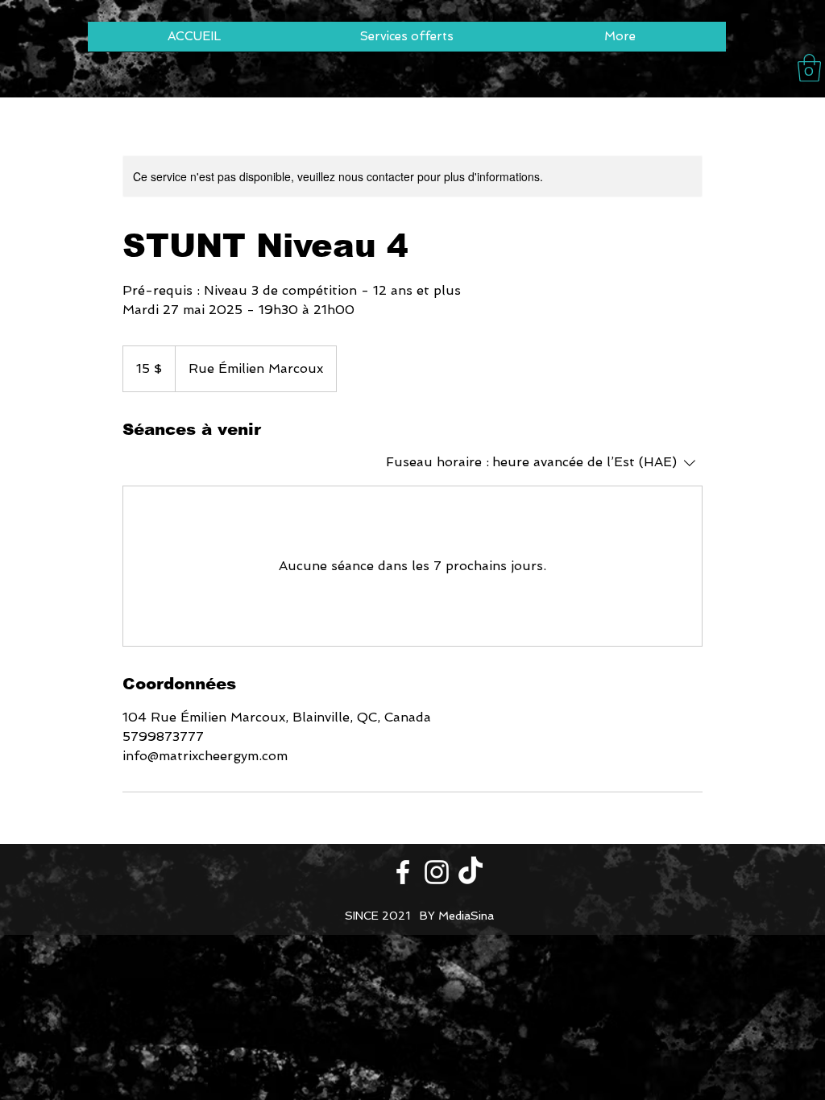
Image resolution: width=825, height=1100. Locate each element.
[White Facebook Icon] (403, 872)
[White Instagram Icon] (437, 872)
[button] (809, 68)
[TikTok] (470, 872)
